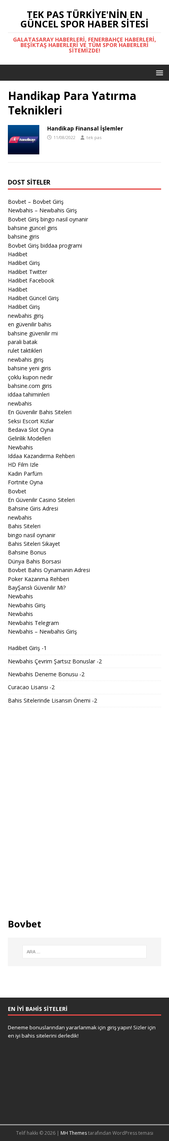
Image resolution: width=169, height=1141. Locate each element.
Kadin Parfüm (25, 473)
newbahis (20, 403)
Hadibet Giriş (24, 262)
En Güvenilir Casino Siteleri (41, 499)
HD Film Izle (23, 464)
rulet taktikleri (25, 350)
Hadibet (18, 254)
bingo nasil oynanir (31, 535)
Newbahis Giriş (27, 605)
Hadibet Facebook (31, 280)
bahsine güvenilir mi (33, 333)
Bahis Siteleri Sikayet (34, 543)
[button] (158, 72)
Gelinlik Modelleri (29, 438)
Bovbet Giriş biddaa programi (45, 245)
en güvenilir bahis (29, 324)
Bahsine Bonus (27, 552)
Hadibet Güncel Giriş (33, 298)
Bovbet (17, 491)
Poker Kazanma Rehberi (38, 579)
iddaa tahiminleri (29, 394)
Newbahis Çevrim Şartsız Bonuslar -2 (55, 661)
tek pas (93, 137)
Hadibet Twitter (27, 271)
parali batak (22, 342)
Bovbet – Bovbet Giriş (36, 201)
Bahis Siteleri (24, 526)
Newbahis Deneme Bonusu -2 (46, 674)
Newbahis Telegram (33, 623)
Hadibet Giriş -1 (27, 648)
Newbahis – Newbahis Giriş (42, 210)
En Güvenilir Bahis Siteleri (40, 412)
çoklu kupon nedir (30, 377)
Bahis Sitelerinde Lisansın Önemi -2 (52, 700)
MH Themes (74, 1133)
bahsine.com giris (30, 385)
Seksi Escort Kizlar (31, 421)
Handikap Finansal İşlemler (85, 128)
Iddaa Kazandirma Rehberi (41, 456)
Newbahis (20, 447)
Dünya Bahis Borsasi (34, 561)
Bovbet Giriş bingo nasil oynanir (48, 219)
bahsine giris (23, 236)
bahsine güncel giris (32, 228)
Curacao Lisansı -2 (31, 687)
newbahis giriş (26, 315)
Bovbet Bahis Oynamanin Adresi (49, 570)
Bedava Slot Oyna (30, 429)
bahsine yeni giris (29, 368)
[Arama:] (85, 951)
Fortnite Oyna (25, 482)
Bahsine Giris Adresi (33, 508)
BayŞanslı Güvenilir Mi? (37, 587)
